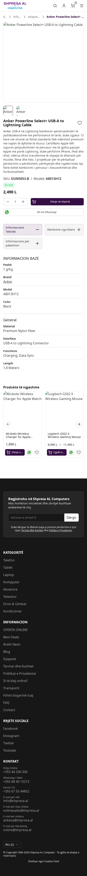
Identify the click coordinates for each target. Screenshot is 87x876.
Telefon (9, 560)
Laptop (8, 575)
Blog (6, 651)
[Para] (8, 424)
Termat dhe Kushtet (32, 530)
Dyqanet (9, 659)
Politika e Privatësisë (60, 530)
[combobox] (12, 844)
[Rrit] (23, 201)
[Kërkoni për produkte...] (55, 5)
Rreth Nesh (11, 644)
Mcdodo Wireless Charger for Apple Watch (18, 437)
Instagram (11, 736)
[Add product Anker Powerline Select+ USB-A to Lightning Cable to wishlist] (80, 123)
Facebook (10, 728)
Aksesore (10, 589)
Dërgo (71, 517)
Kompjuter (11, 582)
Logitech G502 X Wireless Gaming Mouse (64, 435)
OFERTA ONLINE (15, 630)
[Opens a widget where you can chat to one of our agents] (72, 869)
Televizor (10, 596)
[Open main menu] (81, 5)
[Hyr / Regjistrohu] (64, 5)
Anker (7, 281)
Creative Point (51, 861)
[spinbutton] (15, 201)
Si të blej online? (15, 681)
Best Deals (11, 637)
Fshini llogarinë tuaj (18, 695)
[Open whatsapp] (29, 452)
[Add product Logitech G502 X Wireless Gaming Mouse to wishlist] (78, 452)
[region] (43, 62)
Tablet (8, 567)
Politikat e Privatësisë (19, 673)
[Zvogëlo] (7, 201)
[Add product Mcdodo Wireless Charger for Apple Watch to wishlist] (37, 452)
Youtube (9, 750)
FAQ (6, 702)
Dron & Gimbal (14, 604)
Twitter (8, 743)
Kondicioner (12, 611)
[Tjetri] (79, 424)
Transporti (11, 688)
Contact (9, 710)
